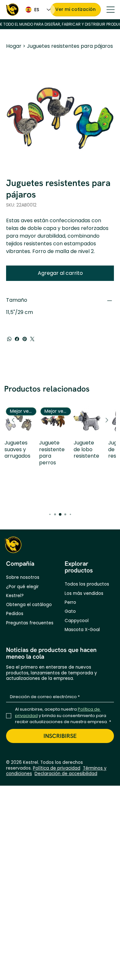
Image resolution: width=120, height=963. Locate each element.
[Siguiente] (107, 420)
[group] (60, 455)
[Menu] (111, 9)
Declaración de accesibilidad (66, 774)
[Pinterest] (24, 339)
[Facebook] (17, 339)
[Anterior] (13, 420)
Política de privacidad (56, 768)
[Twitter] (32, 339)
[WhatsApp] (9, 339)
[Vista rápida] (88, 420)
